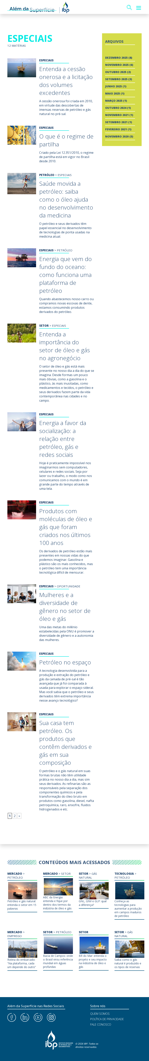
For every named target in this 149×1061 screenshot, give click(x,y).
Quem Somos (100, 1013)
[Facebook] (11, 1018)
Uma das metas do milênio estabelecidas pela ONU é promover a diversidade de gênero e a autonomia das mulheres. (66, 633)
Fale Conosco (100, 1024)
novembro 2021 (117, 115)
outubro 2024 (115, 108)
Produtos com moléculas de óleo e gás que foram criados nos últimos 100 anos (65, 527)
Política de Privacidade (107, 1019)
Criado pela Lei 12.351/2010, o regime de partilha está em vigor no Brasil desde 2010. (66, 156)
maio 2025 (112, 93)
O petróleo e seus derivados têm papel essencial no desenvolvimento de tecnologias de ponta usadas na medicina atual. (65, 230)
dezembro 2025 (116, 57)
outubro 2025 (115, 72)
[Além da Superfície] (38, 8)
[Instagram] (51, 1018)
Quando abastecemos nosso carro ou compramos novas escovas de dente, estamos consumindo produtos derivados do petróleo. (66, 305)
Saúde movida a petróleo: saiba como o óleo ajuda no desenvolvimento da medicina (66, 199)
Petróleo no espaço (65, 662)
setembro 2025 (116, 79)
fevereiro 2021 (116, 129)
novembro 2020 (117, 136)
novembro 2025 (117, 65)
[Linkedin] (25, 1018)
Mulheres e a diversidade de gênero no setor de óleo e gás (65, 607)
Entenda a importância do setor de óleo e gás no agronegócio (64, 346)
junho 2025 (113, 86)
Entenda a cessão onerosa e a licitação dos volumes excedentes (66, 81)
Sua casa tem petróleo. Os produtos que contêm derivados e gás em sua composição (65, 742)
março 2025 (113, 100)
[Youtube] (38, 1018)
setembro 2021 (116, 122)
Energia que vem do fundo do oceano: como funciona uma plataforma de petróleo (65, 275)
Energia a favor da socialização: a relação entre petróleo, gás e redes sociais (62, 439)
